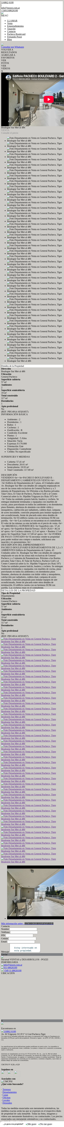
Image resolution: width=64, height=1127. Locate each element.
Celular (4, 938)
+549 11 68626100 (12, 970)
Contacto (11, 31)
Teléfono (5, 932)
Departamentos (10, 1092)
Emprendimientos (15, 26)
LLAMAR (12, 20)
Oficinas (6, 1097)
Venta (10, 23)
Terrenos (7, 1089)
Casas (5, 1095)
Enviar (4, 954)
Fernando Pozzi (14, 37)
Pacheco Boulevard (16, 34)
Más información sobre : (27, 923)
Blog (9, 39)
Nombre (5, 929)
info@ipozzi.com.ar (10, 8)
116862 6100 (10, 1031)
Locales (6, 1100)
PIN (3, 935)
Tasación (11, 28)
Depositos (7, 1103)
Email (4, 941)
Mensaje (5, 951)
